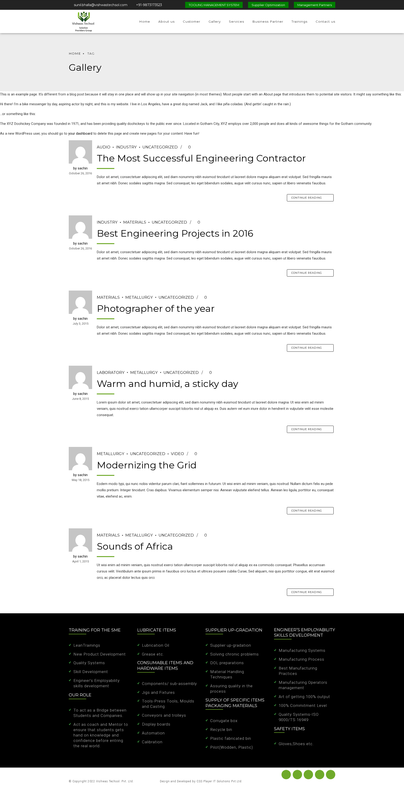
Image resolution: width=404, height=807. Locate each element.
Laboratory (111, 372)
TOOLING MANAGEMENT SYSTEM (214, 5)
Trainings (299, 21)
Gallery (215, 21)
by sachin (80, 168)
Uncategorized (160, 147)
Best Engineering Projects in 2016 (175, 233)
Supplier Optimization (268, 5)
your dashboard (80, 133)
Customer (191, 21)
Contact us (325, 21)
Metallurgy (139, 297)
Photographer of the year (156, 308)
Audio (103, 147)
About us (166, 21)
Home (144, 21)
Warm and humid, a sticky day (167, 383)
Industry (126, 147)
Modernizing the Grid (147, 465)
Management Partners (314, 5)
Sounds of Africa (135, 546)
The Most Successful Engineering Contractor (201, 158)
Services (236, 21)
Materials (134, 222)
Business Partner (267, 21)
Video (177, 453)
